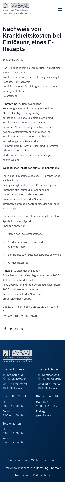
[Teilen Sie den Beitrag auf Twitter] (11, 328)
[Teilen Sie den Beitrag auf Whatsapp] (16, 328)
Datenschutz (41, 475)
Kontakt (56, 468)
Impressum (23, 475)
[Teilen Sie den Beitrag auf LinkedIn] (22, 328)
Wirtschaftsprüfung (44, 460)
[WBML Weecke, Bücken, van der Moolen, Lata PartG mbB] (16, 9)
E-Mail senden (15, 388)
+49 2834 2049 (17, 384)
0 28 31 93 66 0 (52, 384)
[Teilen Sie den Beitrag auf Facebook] (5, 328)
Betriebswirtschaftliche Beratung (26, 468)
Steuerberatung (18, 460)
